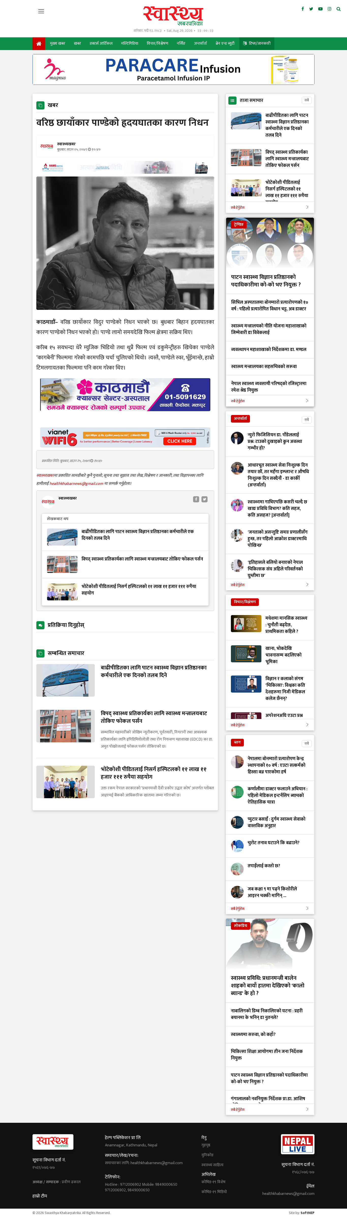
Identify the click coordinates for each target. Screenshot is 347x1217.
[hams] (125, 172)
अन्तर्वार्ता (200, 43)
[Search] (338, 9)
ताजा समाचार (251, 100)
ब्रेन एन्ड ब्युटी (225, 43)
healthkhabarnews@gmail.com (77, 483)
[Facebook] (303, 9)
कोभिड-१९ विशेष (213, 1182)
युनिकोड (207, 1155)
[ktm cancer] (125, 417)
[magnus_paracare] (173, 83)
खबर (77, 43)
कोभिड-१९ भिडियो (214, 1192)
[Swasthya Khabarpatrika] (174, 16)
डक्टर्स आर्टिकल (101, 43)
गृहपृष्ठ (205, 1145)
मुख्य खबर (57, 43)
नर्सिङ (181, 43)
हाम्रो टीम (40, 1196)
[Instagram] (329, 9)
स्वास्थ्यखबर (45, 475)
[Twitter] (311, 9)
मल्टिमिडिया (129, 43)
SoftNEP (307, 1213)
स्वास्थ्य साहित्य (212, 1165)
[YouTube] (320, 9)
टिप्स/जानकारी (259, 43)
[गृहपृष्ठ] (39, 43)
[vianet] (125, 446)
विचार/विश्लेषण (157, 43)
